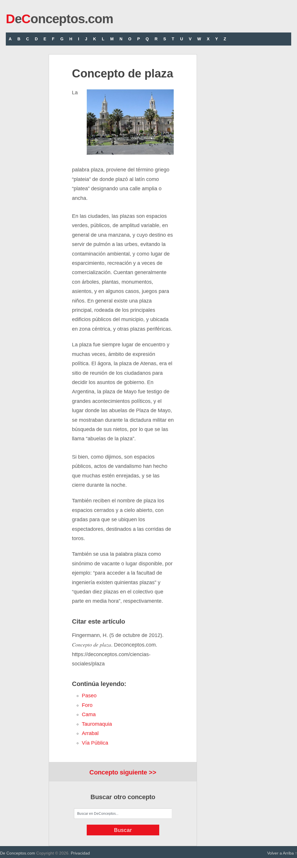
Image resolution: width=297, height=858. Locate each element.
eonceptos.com (59, 19)
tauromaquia (97, 724)
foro (87, 705)
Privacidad (80, 853)
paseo (89, 695)
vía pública (95, 743)
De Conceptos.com (17, 853)
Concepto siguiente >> (122, 772)
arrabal (90, 733)
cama (89, 714)
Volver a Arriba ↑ (282, 853)
